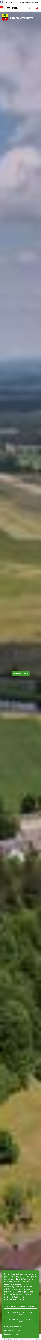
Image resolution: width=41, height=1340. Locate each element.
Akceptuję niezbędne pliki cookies (20, 1313)
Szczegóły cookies (11, 1334)
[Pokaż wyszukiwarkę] (29, 8)
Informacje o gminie (12, 1330)
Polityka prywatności (12, 1327)
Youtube (2, 7)
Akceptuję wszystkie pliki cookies (20, 1320)
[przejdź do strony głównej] (17, 18)
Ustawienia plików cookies (20, 1306)
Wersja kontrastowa (29, 2)
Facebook (2, 2)
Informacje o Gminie (20, 674)
